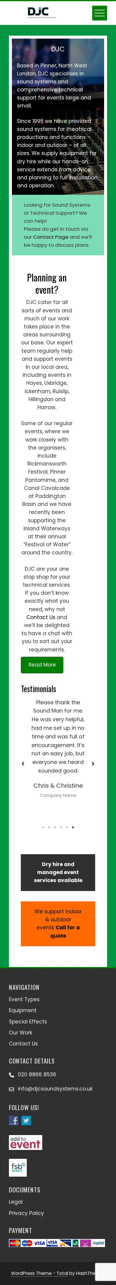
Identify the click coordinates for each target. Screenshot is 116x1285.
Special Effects (28, 1021)
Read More (42, 664)
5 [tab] (67, 827)
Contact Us (40, 617)
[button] (23, 764)
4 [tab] (61, 827)
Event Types (24, 999)
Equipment (23, 1010)
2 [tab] (49, 827)
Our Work (20, 1032)
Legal (16, 1201)
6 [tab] (73, 827)
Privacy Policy (26, 1213)
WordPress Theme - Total (39, 1273)
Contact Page (50, 236)
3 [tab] (55, 827)
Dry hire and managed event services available (58, 872)
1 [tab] (43, 827)
